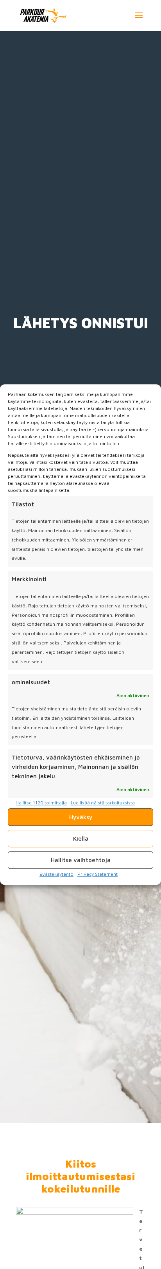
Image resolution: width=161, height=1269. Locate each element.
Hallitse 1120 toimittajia (41, 803)
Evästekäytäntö (56, 874)
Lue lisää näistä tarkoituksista (103, 803)
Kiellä (80, 838)
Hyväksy (80, 817)
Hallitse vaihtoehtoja (81, 860)
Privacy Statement (97, 874)
